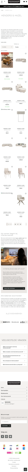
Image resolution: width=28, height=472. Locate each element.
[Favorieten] (24, 1)
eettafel (20, 238)
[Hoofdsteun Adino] (7, 116)
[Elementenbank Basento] (7, 89)
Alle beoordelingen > (10, 403)
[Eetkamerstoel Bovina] (21, 173)
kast (23, 238)
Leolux (23, 300)
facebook (2, 436)
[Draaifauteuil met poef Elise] (21, 89)
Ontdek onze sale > (19, 6)
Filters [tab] (4, 47)
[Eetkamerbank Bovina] (7, 200)
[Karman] (6, 322)
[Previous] (1, 322)
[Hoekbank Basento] (21, 60)
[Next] (26, 322)
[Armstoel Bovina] (7, 173)
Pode (2, 301)
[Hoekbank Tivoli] (21, 145)
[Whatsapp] (25, 469)
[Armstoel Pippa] (21, 200)
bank (17, 238)
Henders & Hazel (9, 302)
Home (2, 10)
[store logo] (14, 1)
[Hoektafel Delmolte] (7, 60)
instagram (6, 436)
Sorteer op (16, 44)
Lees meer (3, 42)
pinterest (10, 436)
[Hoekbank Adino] (7, 145)
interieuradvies (4, 38)
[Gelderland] (15, 322)
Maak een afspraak (9, 288)
